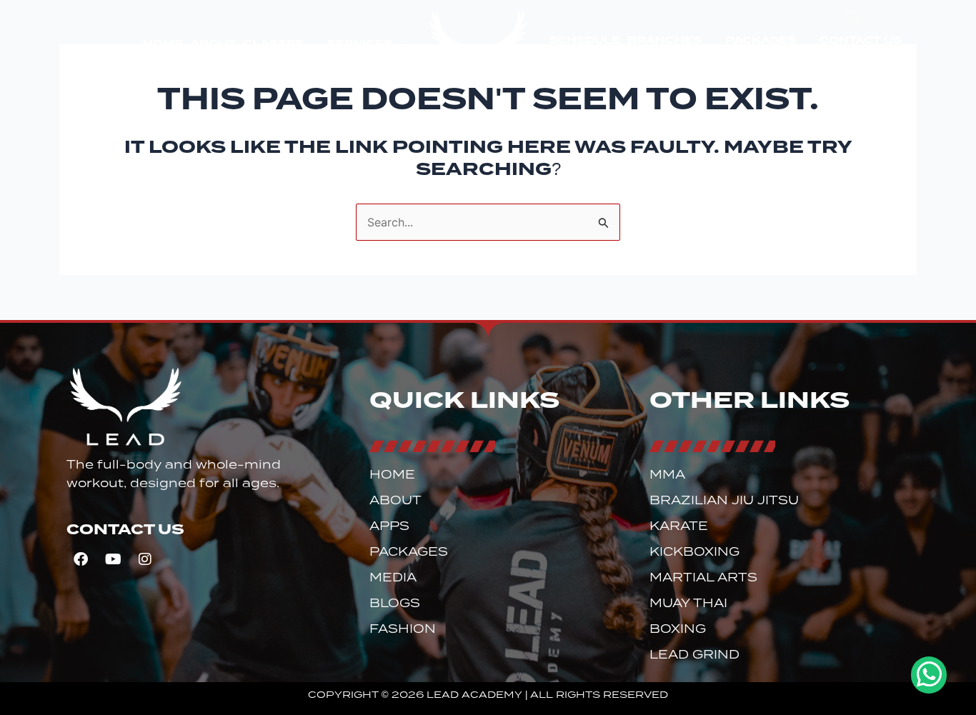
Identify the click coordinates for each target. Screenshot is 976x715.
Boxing (677, 629)
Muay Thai (688, 603)
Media (393, 577)
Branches (664, 40)
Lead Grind (694, 654)
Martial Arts (703, 577)
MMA (667, 474)
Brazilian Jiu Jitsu (724, 500)
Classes (273, 43)
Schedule (584, 40)
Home (163, 43)
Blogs (394, 603)
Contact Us (861, 40)
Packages (760, 40)
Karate (678, 526)
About (213, 43)
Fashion (402, 629)
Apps (389, 526)
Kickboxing (694, 552)
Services (359, 43)
